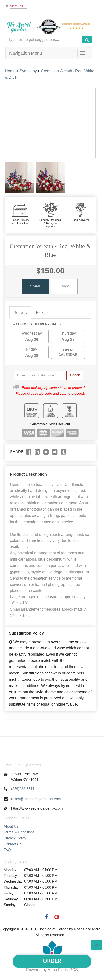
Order (52, 961)
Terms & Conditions (19, 832)
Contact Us (13, 844)
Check (75, 375)
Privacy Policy (15, 838)
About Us (11, 826)
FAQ (7, 850)
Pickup (42, 312)
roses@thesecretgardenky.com (36, 799)
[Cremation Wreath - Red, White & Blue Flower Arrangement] (19, 177)
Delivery (20, 312)
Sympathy (28, 71)
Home (10, 71)
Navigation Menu (25, 53)
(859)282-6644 (22, 789)
